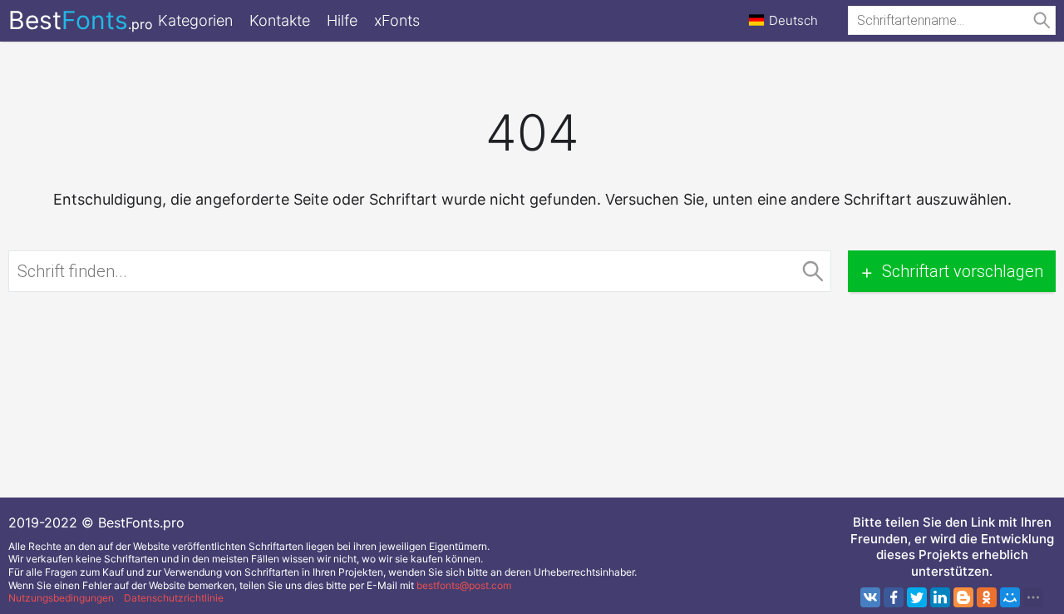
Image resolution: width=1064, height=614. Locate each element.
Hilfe (342, 20)
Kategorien (195, 20)
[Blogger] (963, 597)
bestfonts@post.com (463, 585)
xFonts (397, 20)
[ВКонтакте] (870, 597)
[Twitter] (917, 597)
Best (80, 20)
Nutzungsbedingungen (61, 598)
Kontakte (279, 20)
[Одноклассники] (987, 597)
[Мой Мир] (1010, 597)
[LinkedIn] (940, 597)
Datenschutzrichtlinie (174, 598)
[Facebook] (894, 597)
